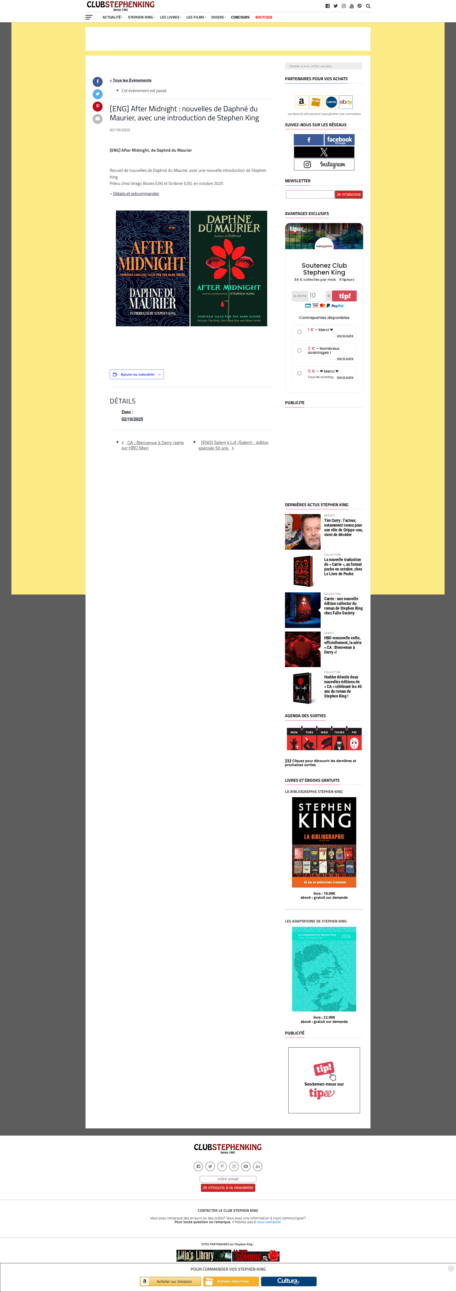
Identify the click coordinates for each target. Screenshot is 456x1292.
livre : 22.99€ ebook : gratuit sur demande (324, 1019)
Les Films (195, 17)
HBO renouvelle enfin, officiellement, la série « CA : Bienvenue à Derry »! (342, 645)
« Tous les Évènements (131, 80)
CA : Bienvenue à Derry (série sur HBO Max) (153, 445)
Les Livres (169, 17)
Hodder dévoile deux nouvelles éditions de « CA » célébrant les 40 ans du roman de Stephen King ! (343, 686)
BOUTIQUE (263, 17)
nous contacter (269, 1222)
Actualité (112, 17)
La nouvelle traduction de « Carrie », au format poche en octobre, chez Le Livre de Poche (343, 566)
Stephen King (140, 17)
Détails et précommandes (136, 193)
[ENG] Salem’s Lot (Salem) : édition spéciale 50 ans (234, 445)
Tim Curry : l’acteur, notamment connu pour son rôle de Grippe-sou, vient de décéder (343, 527)
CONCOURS (240, 17)
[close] (451, 1268)
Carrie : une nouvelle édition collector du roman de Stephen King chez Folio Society (343, 606)
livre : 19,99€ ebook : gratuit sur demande (324, 895)
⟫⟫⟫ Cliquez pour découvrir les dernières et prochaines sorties (320, 763)
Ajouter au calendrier (138, 374)
